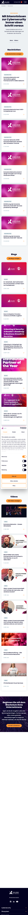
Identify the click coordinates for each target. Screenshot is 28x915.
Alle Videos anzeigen (14, 501)
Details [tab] (14, 432)
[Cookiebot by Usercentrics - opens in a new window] (20, 428)
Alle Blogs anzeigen (14, 258)
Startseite (4, 6)
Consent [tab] (5, 432)
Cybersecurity (6, 907)
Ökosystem (5, 911)
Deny (14, 485)
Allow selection (14, 481)
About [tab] (23, 432)
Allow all (14, 476)
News (11, 40)
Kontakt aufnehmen (14, 725)
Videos (16, 40)
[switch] (24, 461)
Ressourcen (10, 6)
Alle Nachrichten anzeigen (14, 54)
